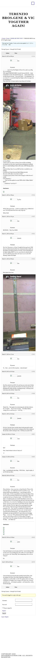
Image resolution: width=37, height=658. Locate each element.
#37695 (33, 413)
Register (4, 610)
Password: (4, 604)
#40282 (33, 537)
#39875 (33, 434)
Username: (4, 600)
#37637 (33, 216)
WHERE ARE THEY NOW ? (16, 38)
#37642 (33, 259)
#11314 (33, 56)
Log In (4, 613)
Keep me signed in (8, 608)
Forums (3, 38)
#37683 (33, 371)
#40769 (33, 562)
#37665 (33, 354)
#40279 (33, 475)
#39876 (33, 456)
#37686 (33, 393)
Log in (2, 616)
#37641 (33, 233)
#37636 (33, 195)
